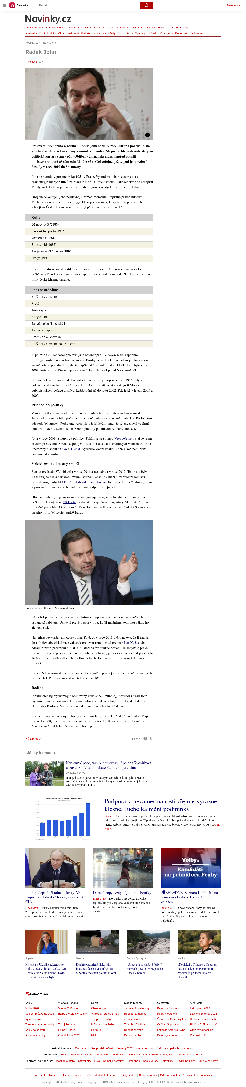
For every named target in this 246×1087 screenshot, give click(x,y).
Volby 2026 (32, 1008)
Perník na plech (133, 1035)
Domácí (62, 27)
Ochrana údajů (148, 1075)
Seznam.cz (233, 5)
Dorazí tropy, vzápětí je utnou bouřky (122, 892)
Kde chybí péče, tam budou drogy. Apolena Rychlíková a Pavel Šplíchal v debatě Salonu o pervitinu (108, 765)
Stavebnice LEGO (89, 1060)
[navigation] (5, 5)
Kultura (145, 27)
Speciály (140, 33)
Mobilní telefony (65, 1060)
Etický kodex (128, 1075)
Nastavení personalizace (198, 1075)
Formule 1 (97, 1029)
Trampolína (102, 1054)
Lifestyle (173, 27)
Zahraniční (84, 27)
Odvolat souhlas (170, 1075)
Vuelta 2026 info (68, 1008)
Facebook (39, 1075)
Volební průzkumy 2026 (39, 1013)
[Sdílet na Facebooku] (145, 739)
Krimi (136, 27)
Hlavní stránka (34, 27)
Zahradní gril (183, 1054)
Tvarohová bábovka (136, 1024)
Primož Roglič (66, 1029)
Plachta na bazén (81, 1054)
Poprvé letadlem (167, 1013)
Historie (85, 33)
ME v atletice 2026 (102, 1024)
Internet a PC (33, 33)
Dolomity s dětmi (167, 1035)
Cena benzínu (145, 1048)
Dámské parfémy (113, 1060)
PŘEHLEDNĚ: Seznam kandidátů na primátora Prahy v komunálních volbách (189, 897)
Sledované (196, 33)
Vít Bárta (69, 502)
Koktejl (184, 27)
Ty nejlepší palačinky (136, 1008)
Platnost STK (198, 1035)
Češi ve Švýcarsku (168, 1024)
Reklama (65, 1075)
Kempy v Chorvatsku (169, 1008)
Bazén (64, 1054)
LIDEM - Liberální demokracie (84, 481)
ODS (63, 448)
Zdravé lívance (133, 1019)
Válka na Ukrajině (104, 27)
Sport (121, 33)
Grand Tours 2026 (69, 1035)
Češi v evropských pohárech (174, 1048)
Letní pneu (133, 1060)
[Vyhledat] (146, 5)
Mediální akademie (106, 1075)
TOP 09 (76, 448)
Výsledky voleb (34, 1019)
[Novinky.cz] (48, 20)
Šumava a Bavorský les (171, 1019)
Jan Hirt (63, 1019)
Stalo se (50, 27)
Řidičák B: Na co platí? (204, 1024)
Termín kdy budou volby (39, 1024)
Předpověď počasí (102, 1048)
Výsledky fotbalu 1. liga (105, 1013)
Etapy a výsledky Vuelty (72, 1013)
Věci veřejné (123, 438)
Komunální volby (35, 1035)
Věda (61, 33)
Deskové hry (150, 1060)
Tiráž (88, 1075)
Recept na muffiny (135, 1013)
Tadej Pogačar (67, 1024)
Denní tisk (181, 33)
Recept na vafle (133, 1029)
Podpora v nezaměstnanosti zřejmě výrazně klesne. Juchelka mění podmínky (161, 804)
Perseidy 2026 (124, 1048)
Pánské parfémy (208, 1060)
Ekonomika (158, 27)
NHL (94, 1035)
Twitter (53, 1075)
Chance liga (98, 1008)
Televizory (167, 1060)
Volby (72, 27)
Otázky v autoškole (201, 1029)
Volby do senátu (35, 1029)
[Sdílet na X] (151, 739)
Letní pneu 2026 (200, 1008)
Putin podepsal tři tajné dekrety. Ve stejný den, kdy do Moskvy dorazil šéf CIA (55, 897)
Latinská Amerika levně (171, 1029)
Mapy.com (81, 1048)
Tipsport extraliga (101, 1019)
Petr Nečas (131, 642)
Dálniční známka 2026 (203, 1013)
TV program (165, 33)
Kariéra (78, 1075)
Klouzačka (133, 1054)
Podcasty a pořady (104, 33)
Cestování (72, 33)
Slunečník (118, 1054)
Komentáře (123, 27)
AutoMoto (50, 33)
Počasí (152, 33)
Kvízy (129, 33)
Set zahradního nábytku (157, 1054)
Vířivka (198, 1054)
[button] (89, 104)
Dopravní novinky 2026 (204, 1019)
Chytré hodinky (185, 1060)
